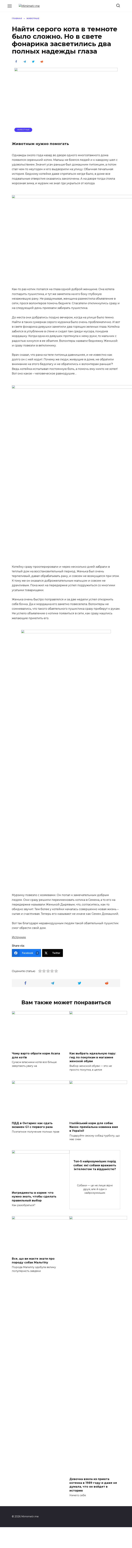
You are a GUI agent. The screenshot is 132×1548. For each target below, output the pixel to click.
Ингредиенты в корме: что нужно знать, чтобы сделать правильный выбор (34, 1196)
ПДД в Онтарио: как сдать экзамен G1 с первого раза (32, 1124)
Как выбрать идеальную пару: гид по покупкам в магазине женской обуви (92, 1057)
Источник (19, 937)
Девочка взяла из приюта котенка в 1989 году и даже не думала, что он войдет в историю (93, 1484)
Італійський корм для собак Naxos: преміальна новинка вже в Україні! (93, 1126)
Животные (23, 129)
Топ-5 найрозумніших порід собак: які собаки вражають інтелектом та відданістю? (94, 1165)
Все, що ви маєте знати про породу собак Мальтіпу (33, 1260)
